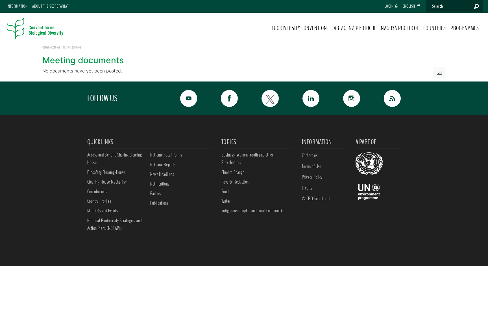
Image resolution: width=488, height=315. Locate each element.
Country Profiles (99, 201)
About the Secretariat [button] (50, 6)
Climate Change (233, 172)
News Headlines (162, 174)
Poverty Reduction (235, 182)
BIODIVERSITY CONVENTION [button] (299, 28)
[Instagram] (345, 98)
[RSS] (386, 98)
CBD (44, 47)
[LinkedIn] (304, 98)
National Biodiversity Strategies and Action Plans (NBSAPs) (114, 224)
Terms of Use (311, 166)
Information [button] (17, 6)
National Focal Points (166, 154)
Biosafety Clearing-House (106, 172)
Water (225, 201)
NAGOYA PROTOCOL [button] (400, 28)
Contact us (309, 155)
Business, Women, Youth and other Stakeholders (247, 158)
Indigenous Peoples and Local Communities (253, 210)
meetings (55, 47)
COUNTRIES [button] (434, 28)
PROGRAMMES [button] (464, 28)
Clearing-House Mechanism (107, 182)
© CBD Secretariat (316, 198)
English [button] (409, 6)
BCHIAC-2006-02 (72, 47)
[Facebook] (223, 98)
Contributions (97, 191)
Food (225, 191)
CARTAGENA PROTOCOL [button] (354, 28)
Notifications (159, 183)
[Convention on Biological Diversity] (35, 28)
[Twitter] (263, 98)
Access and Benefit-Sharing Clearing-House (115, 158)
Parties (155, 193)
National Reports (163, 164)
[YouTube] (182, 98)
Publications (159, 203)
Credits (307, 187)
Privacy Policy (312, 177)
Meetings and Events (102, 210)
